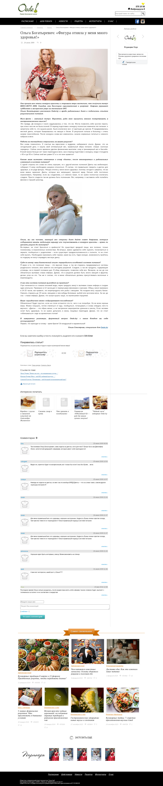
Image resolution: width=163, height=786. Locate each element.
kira (22, 444)
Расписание (27, 21)
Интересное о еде (51, 708)
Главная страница (26, 27)
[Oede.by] (30, 9)
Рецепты (78, 21)
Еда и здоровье (24, 708)
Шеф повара (46, 21)
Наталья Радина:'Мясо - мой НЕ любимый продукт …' (37, 376)
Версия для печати (29, 384)
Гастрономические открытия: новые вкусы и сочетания (85, 719)
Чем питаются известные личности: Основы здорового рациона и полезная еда (132, 56)
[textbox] (128, 14)
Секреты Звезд (46, 365)
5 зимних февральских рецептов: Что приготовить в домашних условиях (30, 714)
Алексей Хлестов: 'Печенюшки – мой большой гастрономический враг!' (43, 379)
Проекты (40, 27)
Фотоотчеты (95, 21)
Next (143, 36)
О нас (110, 21)
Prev (117, 36)
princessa (24, 551)
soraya (23, 479)
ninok (23, 497)
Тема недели (36, 365)
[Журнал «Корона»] (69, 754)
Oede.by (104, 327)
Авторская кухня (24, 673)
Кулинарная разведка (114, 666)
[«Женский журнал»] (55, 754)
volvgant (24, 461)
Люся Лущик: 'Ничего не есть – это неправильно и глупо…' (39, 373)
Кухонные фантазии (114, 714)
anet (22, 569)
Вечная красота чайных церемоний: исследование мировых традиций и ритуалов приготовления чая (56, 715)
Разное (49, 27)
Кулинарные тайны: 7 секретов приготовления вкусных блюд (120, 719)
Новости (63, 21)
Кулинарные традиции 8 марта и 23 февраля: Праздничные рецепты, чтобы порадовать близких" (42, 677)
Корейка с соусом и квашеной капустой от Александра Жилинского (27, 415)
